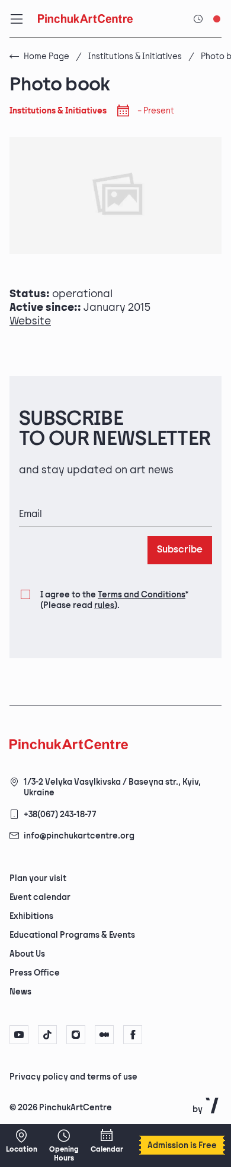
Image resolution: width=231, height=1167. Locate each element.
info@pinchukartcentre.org (79, 836)
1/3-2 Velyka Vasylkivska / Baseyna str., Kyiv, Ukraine (112, 787)
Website (30, 321)
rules (104, 605)
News (20, 992)
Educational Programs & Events (72, 935)
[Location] (21, 1141)
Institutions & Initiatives (135, 56)
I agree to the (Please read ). (114, 600)
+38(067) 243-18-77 (60, 815)
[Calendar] (106, 1141)
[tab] (105, 1076)
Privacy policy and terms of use (73, 1077)
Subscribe (180, 549)
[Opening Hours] (64, 1145)
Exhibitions (31, 916)
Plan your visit (37, 878)
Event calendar (39, 897)
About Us (27, 954)
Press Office (34, 973)
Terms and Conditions (141, 595)
